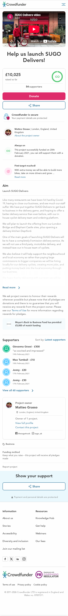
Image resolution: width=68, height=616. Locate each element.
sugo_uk (38, 433)
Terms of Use (19, 310)
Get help (41, 525)
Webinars (41, 533)
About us (8, 518)
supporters (34, 86)
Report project (10, 466)
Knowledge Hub (45, 518)
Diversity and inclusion (15, 541)
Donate (34, 96)
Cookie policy (40, 584)
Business (10, 444)
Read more (20, 177)
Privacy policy (24, 584)
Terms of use (9, 584)
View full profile (24, 423)
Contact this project (26, 427)
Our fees (40, 541)
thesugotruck (24, 433)
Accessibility (10, 533)
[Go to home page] (14, 4)
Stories (7, 525)
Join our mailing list (14, 548)
